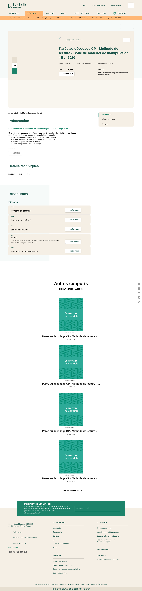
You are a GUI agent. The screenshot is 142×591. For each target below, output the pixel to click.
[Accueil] (17, 5)
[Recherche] (131, 5)
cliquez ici (37, 513)
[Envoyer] (118, 508)
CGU (82, 584)
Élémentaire (21, 18)
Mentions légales (73, 584)
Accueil (12, 18)
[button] (83, 5)
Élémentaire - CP (33, 18)
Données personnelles (42, 584)
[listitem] (10, 552)
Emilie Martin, (22, 113)
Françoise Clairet (35, 113)
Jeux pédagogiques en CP (50, 18)
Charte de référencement (99, 584)
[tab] (15, 13)
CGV (87, 584)
